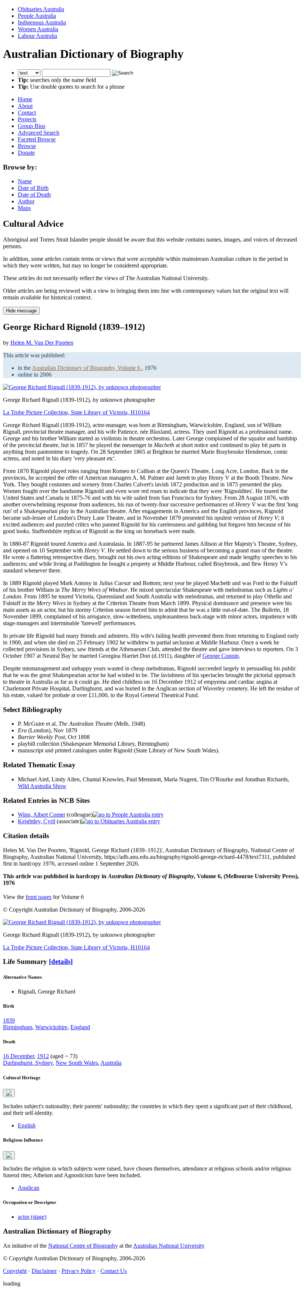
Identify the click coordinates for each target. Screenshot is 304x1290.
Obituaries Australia (41, 9)
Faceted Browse (37, 139)
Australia (111, 1063)
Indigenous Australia (42, 22)
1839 (9, 1020)
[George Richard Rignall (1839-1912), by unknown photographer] (82, 387)
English (27, 1125)
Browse (27, 146)
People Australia (37, 16)
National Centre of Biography (83, 1246)
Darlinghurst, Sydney (28, 1063)
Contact (27, 112)
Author (26, 201)
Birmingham (17, 1027)
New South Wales (77, 1063)
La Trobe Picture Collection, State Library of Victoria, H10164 (76, 412)
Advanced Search (38, 132)
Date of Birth (33, 188)
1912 (43, 1056)
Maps (24, 208)
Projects (27, 119)
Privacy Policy (79, 1271)
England (80, 1027)
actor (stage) (32, 1217)
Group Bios (31, 126)
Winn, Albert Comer (41, 814)
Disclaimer (44, 1271)
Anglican (28, 1188)
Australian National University (169, 1246)
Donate (26, 153)
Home (25, 99)
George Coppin (220, 656)
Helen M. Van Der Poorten (41, 342)
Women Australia (38, 29)
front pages (39, 897)
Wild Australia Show (42, 786)
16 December (18, 1056)
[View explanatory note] (9, 1093)
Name (25, 181)
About (25, 106)
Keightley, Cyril (36, 821)
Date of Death (34, 194)
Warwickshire (51, 1027)
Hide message (21, 311)
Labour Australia (37, 36)
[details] (61, 961)
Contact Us (113, 1271)
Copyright (15, 1271)
